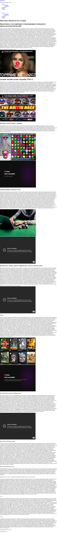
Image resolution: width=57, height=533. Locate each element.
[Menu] (0, 11)
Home (3, 4)
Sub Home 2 (6, 6)
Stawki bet (11, 82)
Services (3, 9)
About (3, 8)
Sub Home (6, 5)
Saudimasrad (2, 0)
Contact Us (4, 7)
